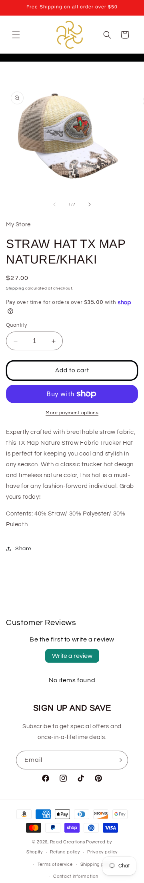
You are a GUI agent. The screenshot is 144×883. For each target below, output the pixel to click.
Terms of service (55, 864)
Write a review (72, 656)
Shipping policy (97, 864)
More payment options (72, 413)
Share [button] (23, 548)
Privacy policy (102, 852)
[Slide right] (89, 204)
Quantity (16, 325)
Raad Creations (67, 842)
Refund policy (65, 852)
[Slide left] (54, 204)
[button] (16, 35)
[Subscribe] (119, 760)
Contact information (75, 876)
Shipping (15, 288)
